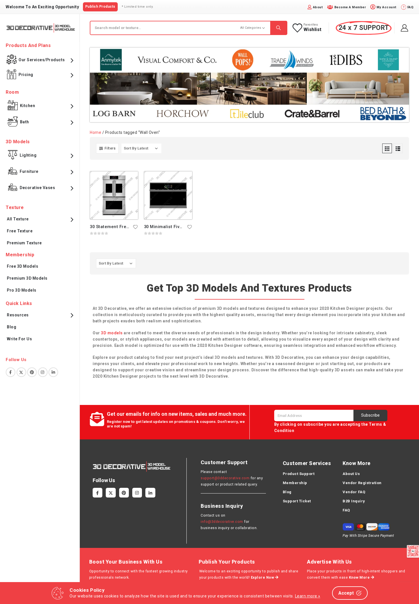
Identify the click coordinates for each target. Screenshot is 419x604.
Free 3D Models (22, 266)
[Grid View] (387, 148)
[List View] (398, 148)
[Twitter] (110, 492)
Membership (295, 483)
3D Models (18, 141)
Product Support (299, 474)
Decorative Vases (37, 187)
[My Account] (404, 28)
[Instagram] (137, 492)
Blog (11, 327)
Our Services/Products (42, 60)
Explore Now (263, 577)
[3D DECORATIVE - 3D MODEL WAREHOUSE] (41, 28)
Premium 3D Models (27, 278)
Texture (15, 207)
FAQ (346, 510)
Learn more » (307, 596)
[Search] (278, 27)
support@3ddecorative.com (225, 478)
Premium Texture (24, 243)
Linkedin (53, 372)
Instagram (42, 372)
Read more (128, 181)
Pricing (26, 74)
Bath (24, 122)
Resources (18, 315)
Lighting (28, 155)
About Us (351, 474)
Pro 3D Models (21, 290)
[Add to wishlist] (135, 226)
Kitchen (27, 105)
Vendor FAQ (354, 492)
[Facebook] (97, 492)
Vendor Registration (362, 483)
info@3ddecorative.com (222, 521)
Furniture (29, 171)
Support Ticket (297, 501)
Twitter (21, 372)
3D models (112, 333)
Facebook (10, 372)
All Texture (18, 219)
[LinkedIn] (150, 492)
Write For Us (19, 339)
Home (95, 132)
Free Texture (19, 231)
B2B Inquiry (354, 501)
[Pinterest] (124, 492)
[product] (114, 195)
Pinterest (32, 372)
